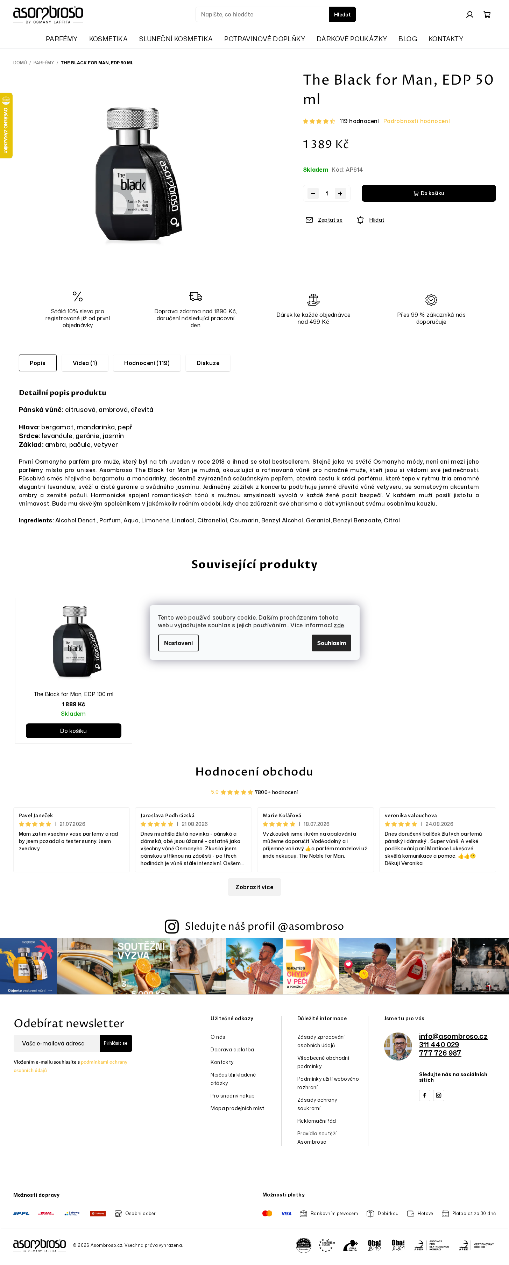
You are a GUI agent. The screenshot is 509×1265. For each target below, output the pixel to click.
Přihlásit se (116, 1043)
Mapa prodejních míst (237, 1108)
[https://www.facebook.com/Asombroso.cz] (424, 1095)
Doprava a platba (232, 1049)
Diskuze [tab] (208, 363)
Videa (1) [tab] (85, 363)
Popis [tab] (38, 363)
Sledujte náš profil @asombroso (264, 927)
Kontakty (222, 1062)
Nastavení (178, 643)
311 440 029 (439, 1044)
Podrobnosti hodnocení (416, 121)
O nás (218, 1037)
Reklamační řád (316, 1120)
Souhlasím (331, 643)
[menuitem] (61, 39)
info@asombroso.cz (453, 1036)
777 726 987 (440, 1053)
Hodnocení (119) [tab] (147, 363)
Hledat (342, 14)
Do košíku (432, 193)
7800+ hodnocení (276, 792)
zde (339, 625)
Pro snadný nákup (233, 1095)
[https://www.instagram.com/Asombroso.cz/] (438, 1095)
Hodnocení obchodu (254, 772)
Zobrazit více (254, 887)
